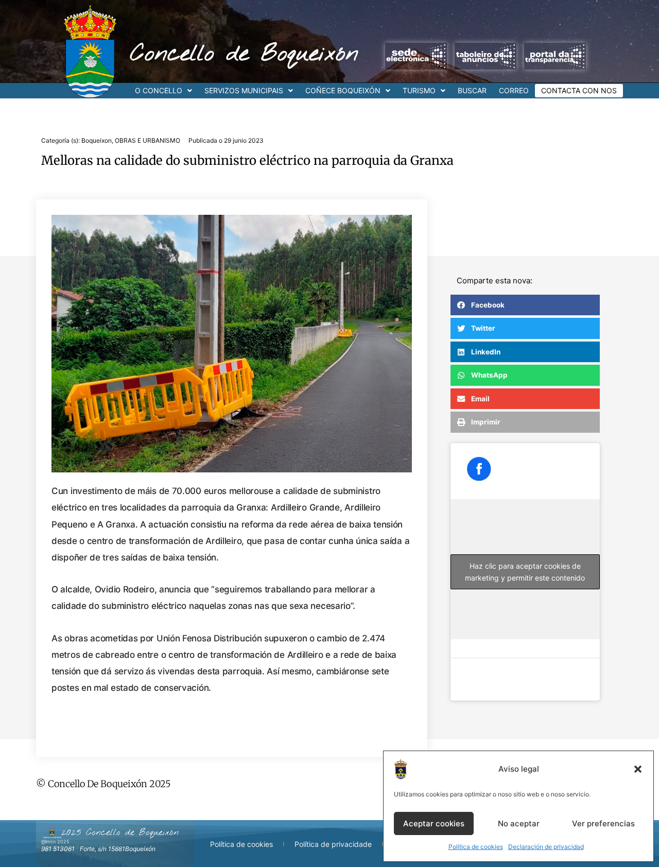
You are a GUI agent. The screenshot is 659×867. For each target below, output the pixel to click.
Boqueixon (96, 140)
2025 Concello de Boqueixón (120, 832)
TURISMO (419, 90)
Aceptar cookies (433, 823)
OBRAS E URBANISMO (147, 140)
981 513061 (58, 849)
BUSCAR (472, 90)
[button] (638, 769)
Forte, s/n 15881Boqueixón (117, 849)
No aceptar (519, 823)
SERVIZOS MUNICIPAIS (243, 90)
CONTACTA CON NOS (579, 90)
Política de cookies (475, 847)
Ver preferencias (603, 823)
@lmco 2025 (55, 841)
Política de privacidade (333, 844)
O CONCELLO (158, 90)
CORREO (514, 90)
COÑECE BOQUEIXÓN (342, 90)
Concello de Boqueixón (244, 54)
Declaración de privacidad (546, 847)
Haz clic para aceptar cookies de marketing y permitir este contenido (525, 572)
